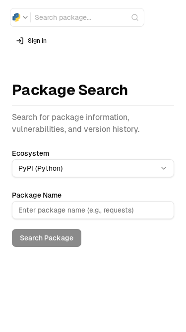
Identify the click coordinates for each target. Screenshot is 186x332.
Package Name (37, 195)
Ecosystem (30, 153)
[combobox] (20, 17)
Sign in (37, 40)
